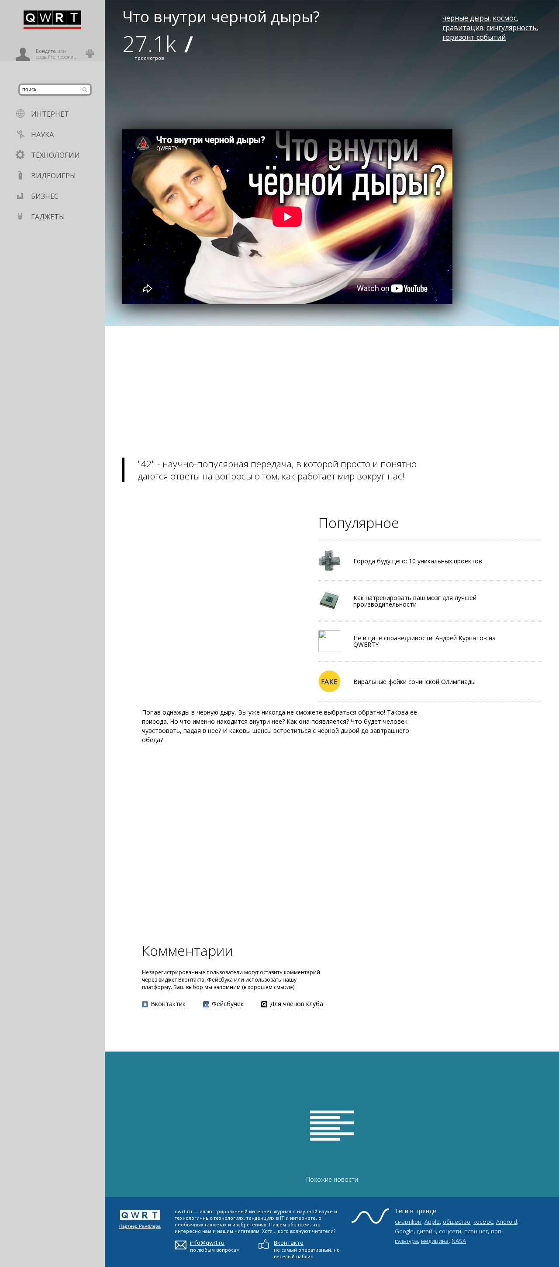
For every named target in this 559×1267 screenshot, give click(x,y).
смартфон (408, 1221)
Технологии (55, 155)
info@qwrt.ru (207, 1242)
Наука (42, 134)
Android (506, 1221)
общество (456, 1221)
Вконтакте (289, 1242)
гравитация (462, 27)
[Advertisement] (332, 387)
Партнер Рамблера (140, 1226)
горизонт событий (474, 37)
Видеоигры (53, 176)
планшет (476, 1231)
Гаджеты (48, 217)
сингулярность (512, 27)
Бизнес (45, 196)
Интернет (50, 114)
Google (404, 1231)
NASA (459, 1241)
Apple (432, 1221)
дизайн (426, 1231)
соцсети (450, 1231)
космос (505, 18)
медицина (435, 1241)
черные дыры (465, 18)
